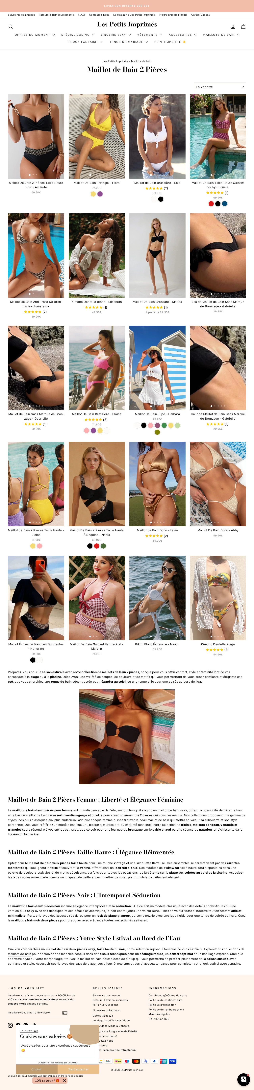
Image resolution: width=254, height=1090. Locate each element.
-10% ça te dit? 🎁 (47, 1080)
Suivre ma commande (21, 14)
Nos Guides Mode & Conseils (111, 1025)
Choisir (36, 1069)
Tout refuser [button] (29, 1031)
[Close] (64, 1080)
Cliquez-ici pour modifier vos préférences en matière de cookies (46, 1075)
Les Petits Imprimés (115, 61)
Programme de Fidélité (173, 14)
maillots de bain (19, 954)
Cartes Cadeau (200, 14)
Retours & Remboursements (56, 14)
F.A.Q (81, 14)
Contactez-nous (99, 14)
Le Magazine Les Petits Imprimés (134, 14)
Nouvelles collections (106, 1010)
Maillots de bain (219, 34)
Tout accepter (78, 1069)
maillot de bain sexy (172, 810)
